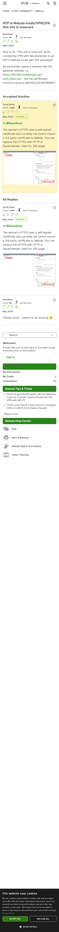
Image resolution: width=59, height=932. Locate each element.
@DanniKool (14, 123)
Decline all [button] (43, 919)
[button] (54, 26)
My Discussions (11, 371)
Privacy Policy (8, 913)
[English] (29, 3)
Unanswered (29, 380)
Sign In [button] (11, 357)
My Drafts (29, 376)
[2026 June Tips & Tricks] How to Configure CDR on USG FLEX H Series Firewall (31, 406)
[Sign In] (54, 3)
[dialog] (29, 910)
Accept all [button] (15, 919)
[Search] (48, 3)
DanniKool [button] (8, 34)
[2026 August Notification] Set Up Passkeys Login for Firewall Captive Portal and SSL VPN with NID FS (31, 397)
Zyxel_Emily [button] (9, 104)
